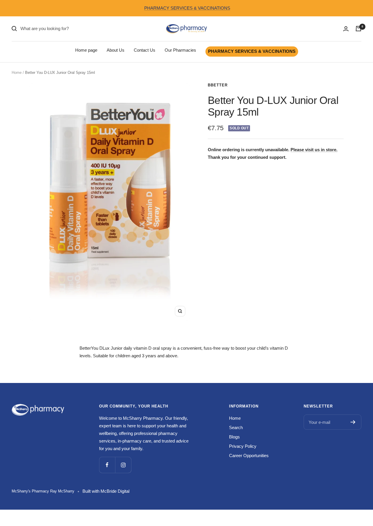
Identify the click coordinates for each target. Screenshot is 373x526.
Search (236, 427)
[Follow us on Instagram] (123, 465)
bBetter (218, 85)
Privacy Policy (242, 446)
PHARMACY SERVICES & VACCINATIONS (187, 8)
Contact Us (144, 50)
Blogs (234, 436)
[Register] (353, 422)
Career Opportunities (249, 455)
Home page (86, 50)
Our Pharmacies (180, 50)
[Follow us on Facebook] (107, 465)
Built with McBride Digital (105, 491)
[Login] (346, 28)
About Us (115, 50)
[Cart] (358, 28)
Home (17, 72)
